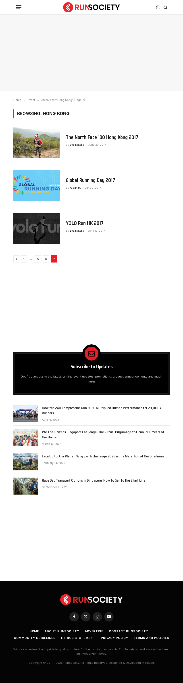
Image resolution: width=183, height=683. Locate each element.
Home (34, 631)
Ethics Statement (78, 638)
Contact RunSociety (128, 631)
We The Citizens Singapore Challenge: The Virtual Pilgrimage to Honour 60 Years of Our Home (103, 435)
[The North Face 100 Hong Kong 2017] (36, 142)
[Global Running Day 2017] (36, 185)
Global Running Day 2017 (90, 180)
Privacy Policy (114, 638)
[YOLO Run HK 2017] (36, 228)
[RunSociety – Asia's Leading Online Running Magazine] (91, 7)
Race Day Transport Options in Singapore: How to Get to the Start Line (93, 480)
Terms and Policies (151, 638)
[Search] (165, 7)
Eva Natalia (77, 144)
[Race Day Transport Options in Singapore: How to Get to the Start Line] (25, 486)
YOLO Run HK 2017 (85, 223)
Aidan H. (75, 187)
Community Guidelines (35, 638)
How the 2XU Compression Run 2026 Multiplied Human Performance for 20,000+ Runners (101, 411)
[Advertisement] (91, 52)
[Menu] (18, 7)
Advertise (94, 631)
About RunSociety (62, 631)
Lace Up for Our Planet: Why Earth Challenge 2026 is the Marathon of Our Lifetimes (103, 456)
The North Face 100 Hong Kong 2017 (102, 137)
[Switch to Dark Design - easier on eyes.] (158, 7)
